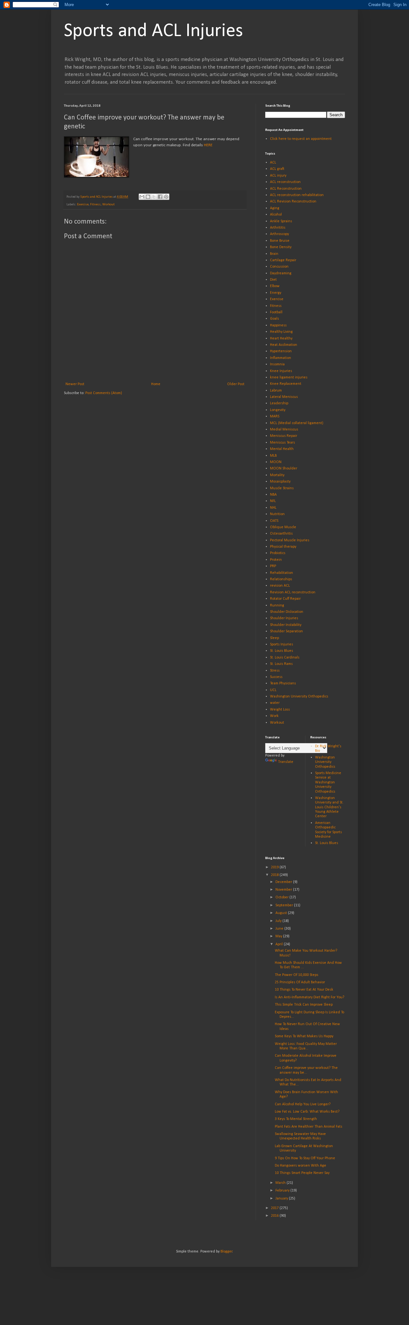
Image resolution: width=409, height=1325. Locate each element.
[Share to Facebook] (160, 197)
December (284, 882)
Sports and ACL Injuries (153, 31)
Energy (275, 293)
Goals (274, 319)
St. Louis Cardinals (284, 657)
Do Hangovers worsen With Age (300, 1166)
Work (274, 716)
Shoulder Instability (285, 625)
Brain (274, 254)
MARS (274, 416)
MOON (276, 462)
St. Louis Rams (281, 664)
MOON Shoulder (283, 468)
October (282, 897)
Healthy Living (281, 332)
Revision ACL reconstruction (292, 592)
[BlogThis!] (148, 197)
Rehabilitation (281, 573)
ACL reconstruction (285, 182)
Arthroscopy (279, 234)
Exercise (83, 204)
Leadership (279, 403)
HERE (208, 145)
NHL (273, 508)
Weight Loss (280, 710)
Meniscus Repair (283, 436)
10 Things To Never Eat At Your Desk (304, 990)
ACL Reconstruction (286, 189)
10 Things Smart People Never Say (302, 1173)
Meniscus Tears (282, 443)
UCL (273, 690)
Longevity (277, 410)
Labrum (276, 390)
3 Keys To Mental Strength (296, 1119)
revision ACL (280, 586)
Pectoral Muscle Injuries (289, 540)
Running (277, 605)
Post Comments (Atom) (103, 393)
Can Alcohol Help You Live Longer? (302, 1104)
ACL (273, 162)
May (279, 936)
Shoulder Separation (286, 631)
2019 (275, 867)
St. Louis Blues (281, 651)
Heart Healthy (281, 338)
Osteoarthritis (281, 534)
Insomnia (277, 364)
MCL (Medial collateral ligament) (296, 423)
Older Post (235, 384)
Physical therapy (283, 547)
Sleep (274, 638)
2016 (275, 1216)
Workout (108, 204)
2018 (275, 875)
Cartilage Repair (283, 260)
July (278, 921)
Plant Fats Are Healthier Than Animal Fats (308, 1127)
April (279, 944)
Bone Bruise (279, 241)
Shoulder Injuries (284, 618)
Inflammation (280, 358)
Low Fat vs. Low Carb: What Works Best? (307, 1112)
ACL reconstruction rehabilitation (297, 195)
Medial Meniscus (284, 429)
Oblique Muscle (283, 527)
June (279, 929)
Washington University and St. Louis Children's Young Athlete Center (329, 807)
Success (276, 677)
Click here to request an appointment (301, 139)
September (284, 905)
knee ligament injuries (288, 377)
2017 (275, 1208)
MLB (273, 456)
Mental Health (282, 449)
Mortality (277, 475)
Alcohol (276, 215)
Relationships (281, 579)
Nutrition (277, 514)
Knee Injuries (281, 371)
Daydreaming (280, 273)
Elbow (275, 286)
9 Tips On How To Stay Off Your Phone (305, 1158)
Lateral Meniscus (284, 397)
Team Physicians (283, 683)
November (284, 890)
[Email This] (142, 197)
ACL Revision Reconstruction (293, 201)
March (281, 1183)
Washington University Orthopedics (299, 696)
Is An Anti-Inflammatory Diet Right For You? (309, 997)
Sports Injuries (281, 644)
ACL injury (278, 176)
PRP (273, 566)
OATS (274, 521)
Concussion (279, 267)
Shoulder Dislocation (286, 612)
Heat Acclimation (283, 345)
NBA (273, 495)
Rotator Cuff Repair (285, 599)
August (281, 913)
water (275, 703)
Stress (275, 671)
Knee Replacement (285, 384)
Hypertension (281, 351)
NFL (273, 501)
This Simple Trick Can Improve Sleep (304, 1005)
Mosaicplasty (280, 482)
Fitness (95, 204)
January (282, 1198)
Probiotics (277, 553)
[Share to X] (154, 197)
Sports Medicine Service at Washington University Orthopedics (328, 782)
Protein (276, 560)
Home (155, 384)
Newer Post (75, 384)
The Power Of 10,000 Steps (296, 975)
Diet (273, 280)
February (282, 1190)
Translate (285, 762)
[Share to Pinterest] (166, 197)
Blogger (226, 1251)
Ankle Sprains (281, 221)
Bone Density (280, 247)
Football (276, 312)
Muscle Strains (282, 488)
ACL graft (277, 169)
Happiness (278, 325)
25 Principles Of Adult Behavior (300, 982)
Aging (274, 208)
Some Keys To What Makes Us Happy (304, 1036)
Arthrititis (277, 228)
